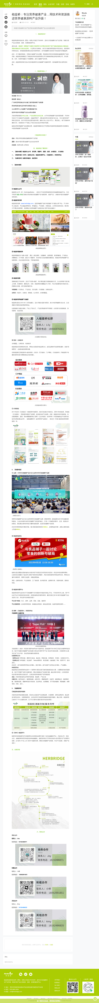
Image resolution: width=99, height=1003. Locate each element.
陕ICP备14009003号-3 (54, 998)
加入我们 (57, 985)
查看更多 (91, 48)
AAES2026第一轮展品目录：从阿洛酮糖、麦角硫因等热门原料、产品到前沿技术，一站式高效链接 (84, 95)
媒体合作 (57, 990)
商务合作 (57, 988)
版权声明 (29, 998)
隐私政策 (43, 998)
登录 (46, 945)
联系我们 (57, 982)
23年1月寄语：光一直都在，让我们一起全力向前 (83, 155)
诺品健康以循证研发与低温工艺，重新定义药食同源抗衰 (84, 121)
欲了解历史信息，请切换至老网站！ (49, 1001)
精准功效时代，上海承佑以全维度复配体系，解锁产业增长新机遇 (84, 68)
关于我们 (57, 980)
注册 (51, 945)
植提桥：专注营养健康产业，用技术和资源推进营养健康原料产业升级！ (84, 27)
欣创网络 (70, 998)
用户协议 (36, 998)
